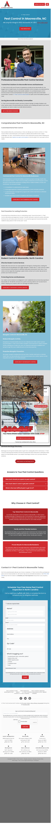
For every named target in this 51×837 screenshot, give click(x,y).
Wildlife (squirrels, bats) (13, 660)
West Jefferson (34, 703)
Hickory (28, 703)
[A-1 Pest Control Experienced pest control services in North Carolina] (16, 4)
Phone (7, 622)
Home (19, 39)
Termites (10, 661)
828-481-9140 (24, 593)
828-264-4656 (9, 753)
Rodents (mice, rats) (12, 658)
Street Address (10, 634)
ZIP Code (9, 649)
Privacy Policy (40, 759)
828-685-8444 (42, 753)
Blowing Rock (46, 703)
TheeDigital (36, 760)
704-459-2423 (25, 742)
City (8, 638)
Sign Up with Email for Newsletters (25, 711)
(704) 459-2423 (42, 23)
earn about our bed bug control (25, 461)
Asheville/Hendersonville (42, 748)
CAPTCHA (15, 719)
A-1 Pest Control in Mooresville (21, 94)
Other (9, 665)
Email (7, 618)
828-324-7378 (42, 742)
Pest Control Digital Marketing (25, 760)
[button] (47, 4)
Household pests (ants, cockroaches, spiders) (18, 656)
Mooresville (40, 703)
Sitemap (34, 759)
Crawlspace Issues (12, 663)
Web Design (14, 760)
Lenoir (25, 703)
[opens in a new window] (21, 698)
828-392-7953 (9, 742)
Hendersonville (26, 704)
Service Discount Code (11, 668)
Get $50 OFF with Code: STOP (25, 438)
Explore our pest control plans (20, 137)
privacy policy (27, 718)
